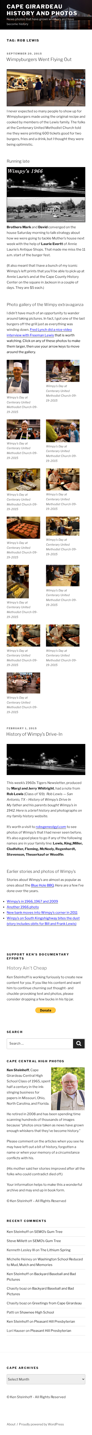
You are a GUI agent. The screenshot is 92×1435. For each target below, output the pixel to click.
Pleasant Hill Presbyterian (54, 1322)
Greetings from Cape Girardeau (57, 1303)
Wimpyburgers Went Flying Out (39, 59)
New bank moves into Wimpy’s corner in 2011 (42, 913)
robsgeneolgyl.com (51, 827)
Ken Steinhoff (18, 1232)
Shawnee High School (37, 1312)
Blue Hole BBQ (42, 885)
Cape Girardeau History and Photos (42, 10)
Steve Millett (17, 1241)
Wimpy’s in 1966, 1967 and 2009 (32, 901)
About (11, 1424)
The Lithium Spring (55, 1250)
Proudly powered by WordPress (41, 1424)
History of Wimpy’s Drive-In (34, 734)
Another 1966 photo (23, 907)
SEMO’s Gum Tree (48, 1232)
